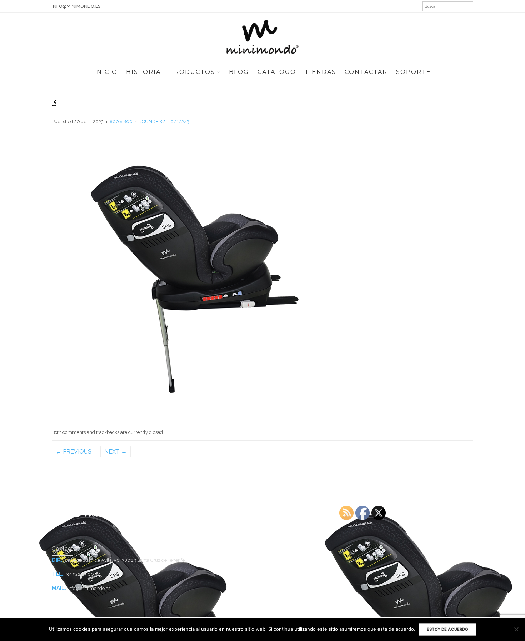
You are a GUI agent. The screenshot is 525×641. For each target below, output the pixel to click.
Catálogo (277, 72)
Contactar (366, 72)
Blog (239, 72)
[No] (516, 629)
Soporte (413, 72)
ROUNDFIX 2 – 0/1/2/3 (164, 121)
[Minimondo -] (262, 36)
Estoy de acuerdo (447, 629)
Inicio (106, 72)
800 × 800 (121, 121)
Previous (73, 451)
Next (115, 451)
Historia (143, 72)
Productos (192, 72)
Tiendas (320, 72)
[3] (195, 275)
